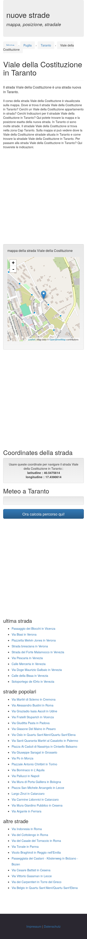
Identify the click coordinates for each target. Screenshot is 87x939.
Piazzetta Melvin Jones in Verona (34, 640)
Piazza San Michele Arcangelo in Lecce (38, 788)
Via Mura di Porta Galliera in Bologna (36, 782)
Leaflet (31, 339)
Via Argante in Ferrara (26, 811)
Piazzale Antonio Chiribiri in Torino (34, 764)
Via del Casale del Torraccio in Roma (36, 840)
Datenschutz (52, 926)
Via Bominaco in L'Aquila (28, 770)
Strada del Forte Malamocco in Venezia (38, 652)
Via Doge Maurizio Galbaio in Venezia (37, 670)
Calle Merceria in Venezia (29, 664)
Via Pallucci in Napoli (25, 776)
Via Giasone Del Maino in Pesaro (34, 729)
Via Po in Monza (22, 758)
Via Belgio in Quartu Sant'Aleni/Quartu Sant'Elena (45, 888)
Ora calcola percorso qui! (43, 514)
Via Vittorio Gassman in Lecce (32, 876)
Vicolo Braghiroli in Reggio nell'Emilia (36, 852)
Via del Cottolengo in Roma (30, 835)
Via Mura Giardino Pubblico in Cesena (37, 805)
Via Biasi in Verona (24, 634)
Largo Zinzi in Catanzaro (28, 793)
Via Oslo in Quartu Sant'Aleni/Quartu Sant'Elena (44, 735)
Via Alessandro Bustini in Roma (32, 705)
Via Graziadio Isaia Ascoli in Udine (34, 711)
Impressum (33, 926)
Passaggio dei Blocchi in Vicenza (33, 628)
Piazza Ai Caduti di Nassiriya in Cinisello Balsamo (44, 746)
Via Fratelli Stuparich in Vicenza (33, 717)
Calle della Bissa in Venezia (30, 675)
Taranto (46, 45)
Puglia (27, 45)
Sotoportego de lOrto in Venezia (33, 681)
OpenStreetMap (57, 339)
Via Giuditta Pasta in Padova (31, 723)
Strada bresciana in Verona (30, 646)
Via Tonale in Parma (25, 846)
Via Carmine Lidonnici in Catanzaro (35, 799)
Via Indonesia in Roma (27, 829)
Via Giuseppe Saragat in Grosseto (34, 752)
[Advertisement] (43, 196)
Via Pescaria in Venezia (27, 658)
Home (10, 45)
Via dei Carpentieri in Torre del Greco (36, 882)
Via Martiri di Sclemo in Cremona (34, 699)
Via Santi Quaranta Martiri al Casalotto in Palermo (45, 740)
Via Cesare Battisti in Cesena (31, 870)
